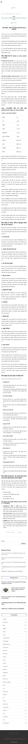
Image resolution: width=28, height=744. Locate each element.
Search (2, 541)
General (15, 663)
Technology (15, 716)
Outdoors (15, 694)
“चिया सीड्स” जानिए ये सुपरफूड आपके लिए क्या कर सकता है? (14, 28)
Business (15, 628)
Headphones (15, 672)
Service (15, 700)
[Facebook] (11, 733)
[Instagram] (17, 733)
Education (15, 650)
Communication (15, 638)
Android (15, 619)
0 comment (19, 532)
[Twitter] (14, 733)
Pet (15, 697)
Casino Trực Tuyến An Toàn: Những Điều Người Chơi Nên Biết (13, 597)
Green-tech (15, 666)
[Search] (26, 2)
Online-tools (15, 691)
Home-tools (15, 678)
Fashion (15, 656)
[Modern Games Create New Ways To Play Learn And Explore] (5, 590)
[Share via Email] (17, 534)
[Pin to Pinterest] (15, 534)
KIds (15, 685)
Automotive (15, 622)
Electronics (15, 653)
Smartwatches (15, 707)
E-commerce (15, 647)
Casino (15, 631)
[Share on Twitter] (14, 534)
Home (2, 13)
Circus (15, 634)
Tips (15, 719)
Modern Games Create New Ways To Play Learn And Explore (18, 589)
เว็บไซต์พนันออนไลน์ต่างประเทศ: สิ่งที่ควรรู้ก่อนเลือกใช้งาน (13, 603)
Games (15, 660)
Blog (15, 625)
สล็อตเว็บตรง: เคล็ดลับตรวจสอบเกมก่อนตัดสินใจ (12, 571)
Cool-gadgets (15, 641)
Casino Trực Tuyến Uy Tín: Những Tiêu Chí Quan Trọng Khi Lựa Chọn (13, 582)
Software (15, 710)
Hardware (15, 669)
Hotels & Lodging (15, 682)
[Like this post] (10, 534)
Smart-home (15, 704)
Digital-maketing (15, 644)
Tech (15, 713)
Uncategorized (15, 723)
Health (15, 675)
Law (15, 688)
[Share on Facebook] (12, 534)
